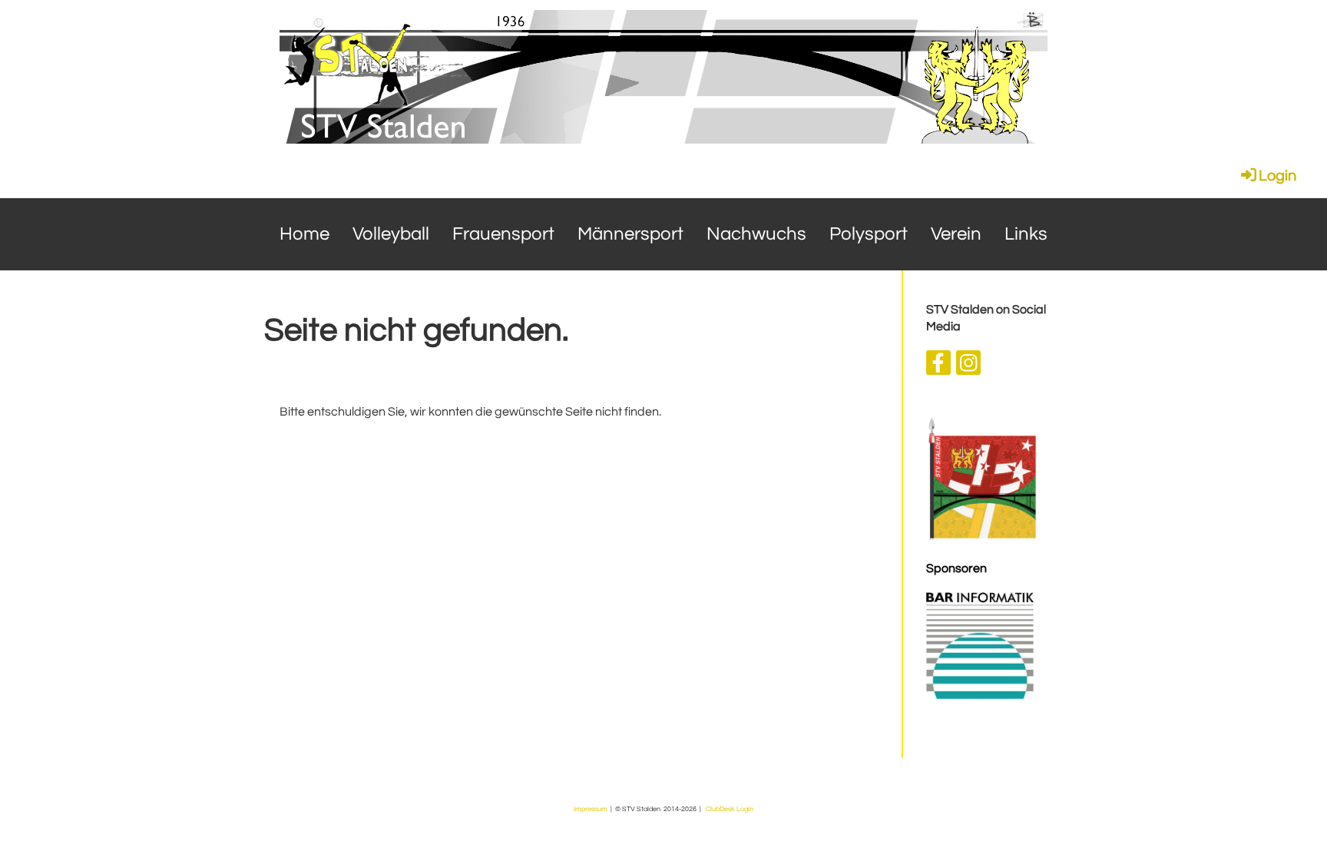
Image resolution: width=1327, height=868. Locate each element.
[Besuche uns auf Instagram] (968, 367)
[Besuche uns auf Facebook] (938, 367)
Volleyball (390, 234)
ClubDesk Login (729, 809)
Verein (956, 234)
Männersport (630, 234)
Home (304, 234)
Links (1025, 234)
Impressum (590, 809)
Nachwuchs (756, 234)
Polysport (868, 234)
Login (1277, 176)
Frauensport (503, 234)
